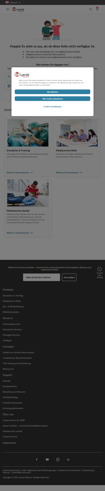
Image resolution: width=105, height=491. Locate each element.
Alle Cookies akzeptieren (52, 98)
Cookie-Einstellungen (52, 106)
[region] (52, 91)
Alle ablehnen (52, 91)
